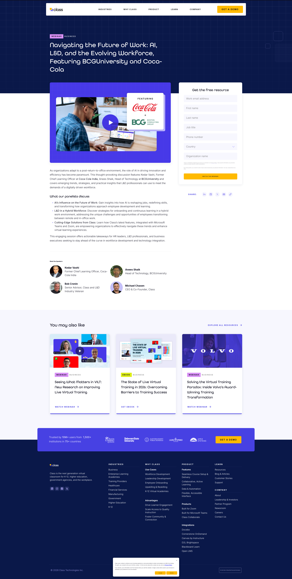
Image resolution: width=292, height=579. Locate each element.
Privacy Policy (168, 565)
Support (219, 482)
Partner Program (223, 504)
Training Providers (117, 481)
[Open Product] (160, 9)
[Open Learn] (179, 9)
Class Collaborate (191, 517)
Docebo (186, 529)
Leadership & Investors (226, 499)
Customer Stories (223, 478)
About (218, 495)
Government (114, 498)
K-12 (110, 507)
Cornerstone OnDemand (194, 534)
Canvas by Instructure (193, 538)
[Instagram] (57, 489)
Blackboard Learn (191, 546)
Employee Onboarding (156, 482)
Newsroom (220, 508)
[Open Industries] (112, 9)
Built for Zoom (189, 508)
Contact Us (220, 516)
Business (113, 469)
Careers (219, 512)
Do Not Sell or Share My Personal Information (230, 570)
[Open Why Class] (137, 9)
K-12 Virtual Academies (157, 491)
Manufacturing (115, 494)
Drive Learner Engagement (158, 505)
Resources (220, 469)
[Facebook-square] (62, 489)
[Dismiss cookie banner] (176, 560)
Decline (172, 573)
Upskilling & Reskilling (156, 487)
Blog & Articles (222, 474)
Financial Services (117, 489)
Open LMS (187, 551)
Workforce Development (157, 474)
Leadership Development (158, 478)
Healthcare (114, 485)
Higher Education (117, 502)
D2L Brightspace (190, 542)
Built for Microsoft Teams (194, 513)
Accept (160, 573)
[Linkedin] (52, 489)
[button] (204, 194)
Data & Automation (191, 488)
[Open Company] (201, 9)
